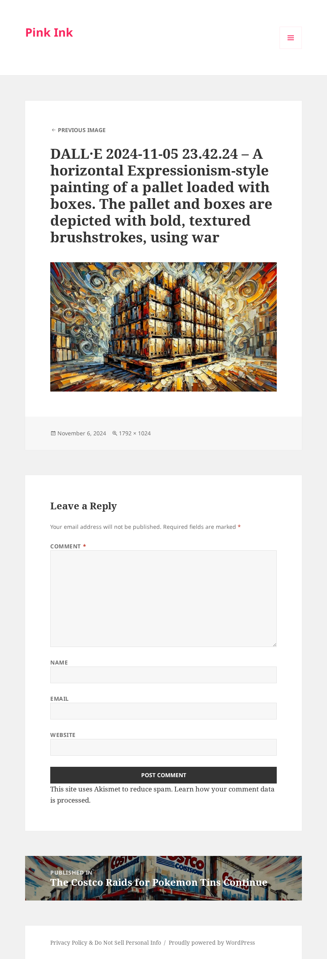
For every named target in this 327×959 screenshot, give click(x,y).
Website (63, 735)
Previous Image (82, 130)
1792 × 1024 (135, 433)
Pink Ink (49, 32)
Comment (68, 546)
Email (59, 698)
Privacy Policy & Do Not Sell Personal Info (105, 942)
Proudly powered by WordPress (212, 942)
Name (59, 662)
